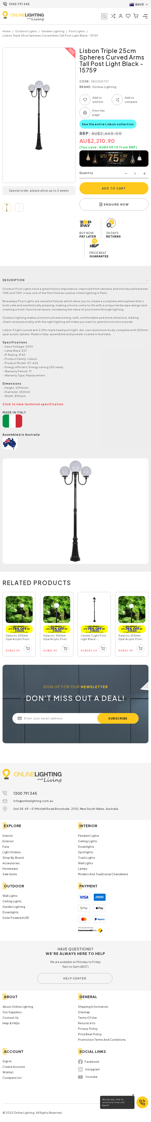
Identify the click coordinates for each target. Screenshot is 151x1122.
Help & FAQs (11, 1023)
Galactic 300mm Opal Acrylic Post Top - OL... (55, 638)
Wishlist (8, 1072)
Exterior (8, 841)
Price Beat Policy (90, 1034)
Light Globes (12, 852)
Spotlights (85, 852)
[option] (19, 624)
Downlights (86, 846)
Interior (8, 835)
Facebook (92, 1061)
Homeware (10, 868)
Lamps (82, 868)
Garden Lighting (14, 906)
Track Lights (86, 857)
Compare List (12, 1077)
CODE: (84, 81)
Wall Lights (85, 863)
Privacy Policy (88, 1028)
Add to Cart (114, 188)
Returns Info (86, 1023)
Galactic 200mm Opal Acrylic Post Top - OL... (17, 638)
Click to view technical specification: (34, 404)
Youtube (91, 1076)
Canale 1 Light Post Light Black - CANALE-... (93, 638)
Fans (6, 846)
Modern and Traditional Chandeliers (103, 874)
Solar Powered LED (16, 917)
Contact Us (11, 1017)
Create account (14, 1066)
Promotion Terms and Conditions (102, 1039)
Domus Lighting (104, 87)
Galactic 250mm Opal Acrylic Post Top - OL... (130, 638)
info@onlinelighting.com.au (33, 801)
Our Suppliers (12, 1012)
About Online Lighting (18, 1006)
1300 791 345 (19, 4)
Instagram (92, 1069)
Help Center (74, 978)
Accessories (11, 863)
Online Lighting (23, 16)
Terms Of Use (87, 1017)
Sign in (7, 1061)
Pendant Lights (88, 835)
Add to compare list (117, 99)
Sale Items (10, 874)
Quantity (86, 173)
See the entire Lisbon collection (108, 124)
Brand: (85, 87)
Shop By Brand (13, 857)
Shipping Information (93, 1006)
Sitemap (84, 1012)
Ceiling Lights (87, 841)
